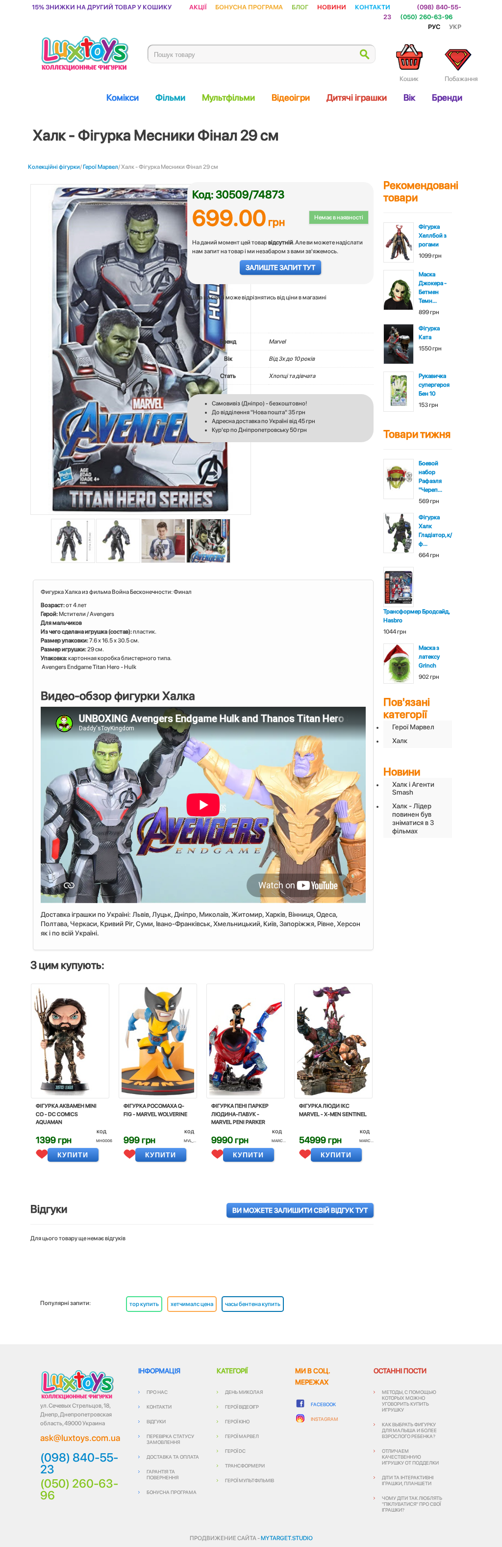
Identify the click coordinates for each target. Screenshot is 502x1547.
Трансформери (245, 1465)
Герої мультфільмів (249, 1480)
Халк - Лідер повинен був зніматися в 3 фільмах (413, 818)
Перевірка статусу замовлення (170, 1439)
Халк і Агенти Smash (413, 788)
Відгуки (156, 1421)
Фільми (170, 97)
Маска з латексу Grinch (429, 656)
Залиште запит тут (280, 267)
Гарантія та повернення (162, 1474)
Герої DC (235, 1451)
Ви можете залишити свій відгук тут (300, 1210)
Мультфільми (228, 97)
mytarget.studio (287, 1538)
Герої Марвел (100, 166)
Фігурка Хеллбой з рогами (433, 235)
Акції (197, 6)
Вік (409, 97)
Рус (434, 26)
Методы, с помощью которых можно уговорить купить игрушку (409, 1401)
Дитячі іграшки (356, 97)
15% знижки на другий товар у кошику (102, 6)
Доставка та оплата (173, 1457)
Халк (399, 741)
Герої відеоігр (242, 1407)
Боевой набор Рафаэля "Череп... (430, 476)
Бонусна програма (249, 6)
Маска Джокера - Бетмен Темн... (433, 287)
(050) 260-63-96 (426, 16)
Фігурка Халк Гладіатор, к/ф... (435, 530)
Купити (72, 1155)
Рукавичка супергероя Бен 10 (434, 385)
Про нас (157, 1392)
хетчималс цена (192, 1304)
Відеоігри (291, 97)
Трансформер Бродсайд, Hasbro (416, 616)
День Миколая (244, 1392)
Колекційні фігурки (54, 166)
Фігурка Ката (429, 333)
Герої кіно (237, 1421)
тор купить (144, 1304)
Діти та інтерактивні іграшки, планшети (407, 1480)
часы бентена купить (252, 1304)
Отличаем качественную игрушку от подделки (410, 1457)
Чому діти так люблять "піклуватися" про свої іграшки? (412, 1504)
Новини (331, 6)
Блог (300, 6)
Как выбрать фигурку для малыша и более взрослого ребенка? (409, 1430)
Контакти (372, 6)
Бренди (447, 97)
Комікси (122, 97)
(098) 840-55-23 (79, 1463)
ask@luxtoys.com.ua (80, 1438)
